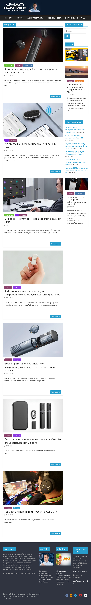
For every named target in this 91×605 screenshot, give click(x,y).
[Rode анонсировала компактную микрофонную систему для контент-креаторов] (33, 252)
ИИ (7, 140)
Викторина (70, 18)
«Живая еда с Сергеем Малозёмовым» (62, 573)
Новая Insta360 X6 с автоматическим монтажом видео (75, 162)
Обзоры (20, 18)
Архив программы (35, 18)
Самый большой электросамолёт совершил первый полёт (76, 88)
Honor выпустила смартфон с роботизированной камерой (77, 201)
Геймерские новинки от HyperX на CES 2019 (30, 511)
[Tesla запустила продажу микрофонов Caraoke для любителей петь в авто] (33, 400)
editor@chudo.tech (80, 571)
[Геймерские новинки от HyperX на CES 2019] (33, 472)
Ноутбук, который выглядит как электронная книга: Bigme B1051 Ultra (76, 146)
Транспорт (79, 81)
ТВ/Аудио (17, 287)
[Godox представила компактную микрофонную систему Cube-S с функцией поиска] (33, 324)
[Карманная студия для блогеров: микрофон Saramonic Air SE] (33, 30)
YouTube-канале (45, 580)
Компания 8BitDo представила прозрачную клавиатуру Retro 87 (76, 170)
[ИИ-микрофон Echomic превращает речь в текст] (33, 104)
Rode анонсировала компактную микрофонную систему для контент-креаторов (32, 292)
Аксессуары (9, 65)
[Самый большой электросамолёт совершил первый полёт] (76, 67)
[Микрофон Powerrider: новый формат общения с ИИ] (33, 179)
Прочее (16, 508)
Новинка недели (55, 18)
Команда (81, 18)
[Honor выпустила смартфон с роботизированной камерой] (76, 179)
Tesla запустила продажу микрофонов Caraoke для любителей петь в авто (32, 441)
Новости (8, 18)
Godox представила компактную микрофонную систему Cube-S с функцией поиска (29, 367)
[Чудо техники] (22, 3)
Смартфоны (28, 65)
